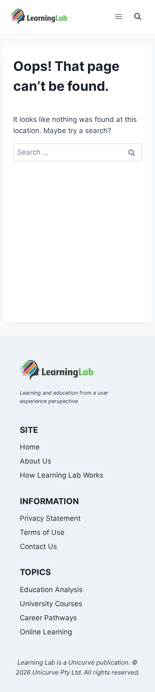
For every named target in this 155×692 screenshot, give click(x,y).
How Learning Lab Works (61, 475)
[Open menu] (118, 16)
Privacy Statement (50, 518)
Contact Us (38, 546)
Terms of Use (42, 532)
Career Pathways (48, 618)
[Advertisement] (77, 248)
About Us (35, 461)
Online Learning (46, 632)
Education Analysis (51, 589)
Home (30, 447)
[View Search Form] (137, 16)
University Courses (51, 604)
